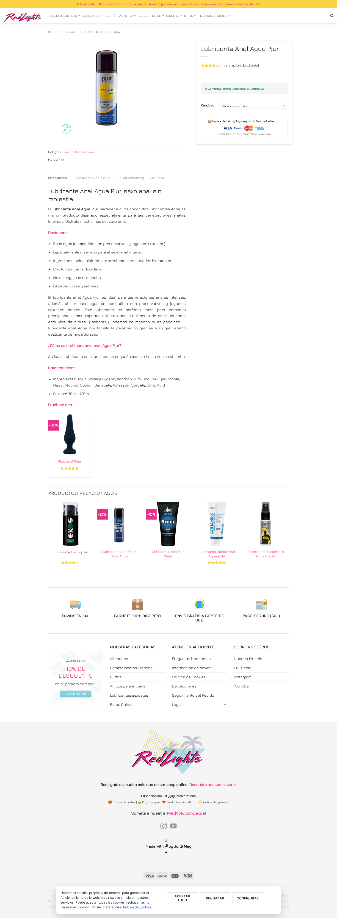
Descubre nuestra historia (212, 784)
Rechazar (215, 898)
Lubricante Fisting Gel (70, 552)
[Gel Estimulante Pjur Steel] (168, 524)
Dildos (115, 677)
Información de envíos (191, 667)
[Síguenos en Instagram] (163, 826)
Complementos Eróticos (131, 667)
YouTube (241, 686)
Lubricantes (91, 15)
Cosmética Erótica (119, 15)
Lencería (172, 15)
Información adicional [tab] (93, 178)
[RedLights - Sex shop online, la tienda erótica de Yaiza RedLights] (22, 15)
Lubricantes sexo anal (103, 32)
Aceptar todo (182, 898)
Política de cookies (137, 907)
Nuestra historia (248, 658)
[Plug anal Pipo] (69, 434)
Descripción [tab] (58, 178)
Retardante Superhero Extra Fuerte (266, 553)
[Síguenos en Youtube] (173, 826)
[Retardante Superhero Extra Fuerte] (265, 524)
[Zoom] (66, 129)
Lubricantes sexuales (129, 695)
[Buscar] (332, 15)
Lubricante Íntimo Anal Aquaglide (217, 553)
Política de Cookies (189, 677)
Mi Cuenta (242, 667)
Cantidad (207, 105)
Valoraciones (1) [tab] (131, 178)
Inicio (52, 32)
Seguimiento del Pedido (193, 695)
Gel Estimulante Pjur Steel (168, 553)
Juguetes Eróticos (63, 15)
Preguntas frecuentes (191, 658)
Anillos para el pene (128, 686)
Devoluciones (184, 686)
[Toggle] (225, 704)
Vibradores (119, 658)
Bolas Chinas (121, 704)
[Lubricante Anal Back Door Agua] (119, 524)
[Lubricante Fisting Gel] (70, 524)
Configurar (248, 898)
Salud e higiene (149, 15)
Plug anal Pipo (69, 461)
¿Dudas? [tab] (157, 178)
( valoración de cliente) (240, 65)
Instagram (242, 677)
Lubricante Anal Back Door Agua (119, 553)
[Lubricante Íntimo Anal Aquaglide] (217, 524)
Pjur (61, 159)
